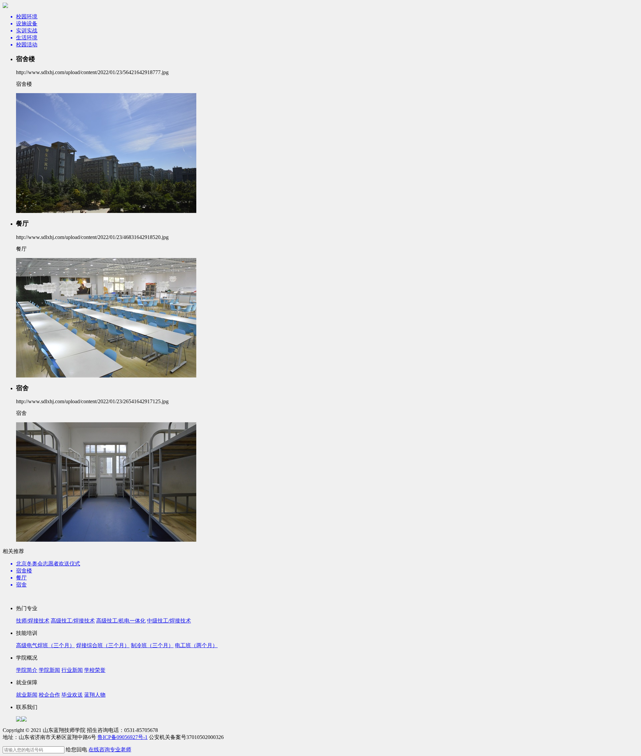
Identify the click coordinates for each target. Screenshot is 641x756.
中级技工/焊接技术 (169, 620)
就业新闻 (26, 695)
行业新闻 (72, 670)
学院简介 (26, 670)
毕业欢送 (72, 695)
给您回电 (76, 749)
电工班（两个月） (196, 645)
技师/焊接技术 (32, 620)
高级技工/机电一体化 (121, 620)
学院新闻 (49, 670)
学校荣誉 (94, 670)
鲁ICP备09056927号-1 (122, 737)
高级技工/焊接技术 (73, 620)
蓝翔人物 (94, 695)
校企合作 (49, 695)
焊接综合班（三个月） (103, 645)
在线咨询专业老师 (109, 749)
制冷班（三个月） (152, 645)
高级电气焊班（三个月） (45, 645)
